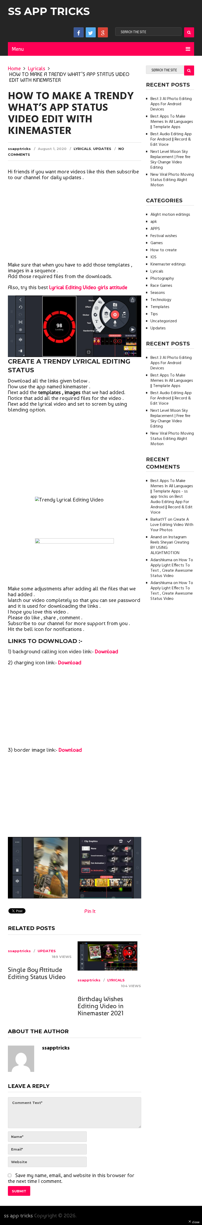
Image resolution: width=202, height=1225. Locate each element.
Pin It (89, 911)
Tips (154, 314)
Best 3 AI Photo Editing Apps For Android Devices (171, 104)
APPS (155, 228)
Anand (156, 537)
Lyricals (36, 68)
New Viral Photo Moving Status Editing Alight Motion (172, 180)
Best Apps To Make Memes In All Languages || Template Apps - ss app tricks (171, 489)
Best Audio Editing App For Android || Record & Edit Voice (171, 139)
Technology (160, 300)
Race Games (161, 285)
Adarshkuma (161, 560)
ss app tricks (49, 11)
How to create (163, 250)
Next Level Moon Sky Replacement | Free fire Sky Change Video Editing (170, 159)
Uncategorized (163, 321)
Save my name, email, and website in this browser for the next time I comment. (71, 1178)
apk (153, 221)
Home (14, 68)
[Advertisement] (74, 222)
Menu (18, 49)
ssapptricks (19, 149)
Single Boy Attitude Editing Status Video (36, 973)
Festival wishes (163, 236)
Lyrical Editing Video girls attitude (88, 287)
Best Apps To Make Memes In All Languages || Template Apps (171, 121)
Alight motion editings (170, 214)
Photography (162, 278)
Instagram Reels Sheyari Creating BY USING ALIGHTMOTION (169, 545)
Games (156, 243)
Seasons (157, 292)
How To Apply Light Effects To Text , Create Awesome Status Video (171, 568)
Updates (102, 149)
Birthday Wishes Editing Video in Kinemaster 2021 (101, 1006)
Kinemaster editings (168, 264)
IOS (153, 257)
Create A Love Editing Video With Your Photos (171, 525)
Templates (159, 307)
